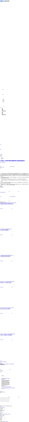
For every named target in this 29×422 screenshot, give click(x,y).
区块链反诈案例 (4, 114)
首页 (2, 108)
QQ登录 (1, 156)
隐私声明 (7, 421)
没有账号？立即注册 (2, 407)
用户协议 (4, 421)
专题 (2, 109)
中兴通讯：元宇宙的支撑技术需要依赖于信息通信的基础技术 (12, 160)
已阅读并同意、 (4, 421)
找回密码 (3, 410)
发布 (0, 107)
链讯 (0, 166)
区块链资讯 (2, 158)
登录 (0, 369)
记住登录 (2, 410)
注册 (10, 369)
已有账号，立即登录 (2, 415)
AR (13, 173)
